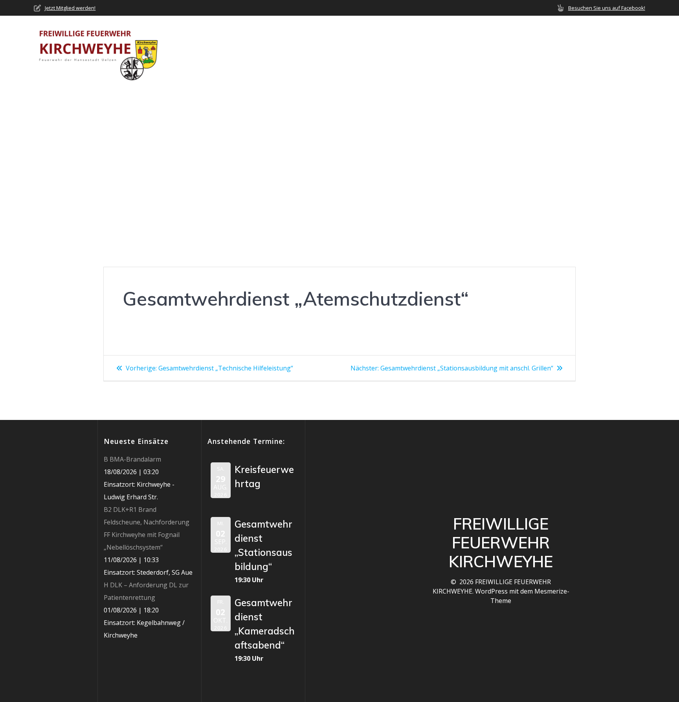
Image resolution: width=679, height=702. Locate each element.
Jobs (592, 51)
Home (334, 51)
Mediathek (549, 51)
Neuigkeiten (422, 51)
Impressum (628, 51)
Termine (507, 51)
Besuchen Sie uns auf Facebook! (606, 7)
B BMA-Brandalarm (132, 459)
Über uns (369, 51)
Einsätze (468, 51)
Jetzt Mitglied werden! (70, 7)
